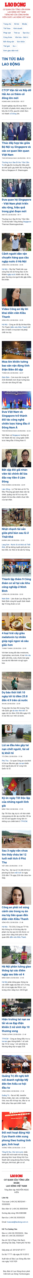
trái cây (28, 655)
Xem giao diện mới (10, 50)
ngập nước (11, 274)
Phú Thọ (5, 761)
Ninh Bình (5, 599)
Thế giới (6, 46)
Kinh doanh (17, 28)
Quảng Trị (5, 1095)
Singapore (27, 222)
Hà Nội (4, 269)
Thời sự (17, 33)
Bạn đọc (26, 33)
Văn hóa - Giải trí (21, 37)
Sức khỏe (21, 42)
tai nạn (21, 763)
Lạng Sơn (5, 545)
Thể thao (7, 28)
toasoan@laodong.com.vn (17, 1222)
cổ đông (13, 114)
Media (24, 24)
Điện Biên (5, 377)
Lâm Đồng (6, 489)
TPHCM (24, 821)
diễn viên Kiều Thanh (19, 327)
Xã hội (16, 24)
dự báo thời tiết (18, 710)
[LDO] (16, 79)
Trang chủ (7, 24)
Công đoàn (7, 37)
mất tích (17, 873)
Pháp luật (7, 33)
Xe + (14, 46)
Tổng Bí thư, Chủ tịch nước (12, 1152)
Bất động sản (8, 42)
